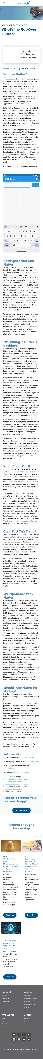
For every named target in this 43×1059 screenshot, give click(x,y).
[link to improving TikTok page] (29, 1039)
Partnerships (5, 998)
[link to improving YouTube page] (24, 1039)
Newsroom (30, 1049)
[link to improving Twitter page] (24, 1034)
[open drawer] (4, 2)
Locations (27, 1018)
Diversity (4, 1027)
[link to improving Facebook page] (29, 1034)
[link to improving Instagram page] (14, 1039)
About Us (4, 1018)
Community (27, 1007)
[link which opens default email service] (14, 1034)
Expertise (4, 995)
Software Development (30, 998)
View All (38, 837)
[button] (12, 786)
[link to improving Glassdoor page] (19, 1039)
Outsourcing (27, 995)
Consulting (27, 1001)
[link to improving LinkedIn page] (19, 1034)
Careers (4, 1021)
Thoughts (4, 1024)
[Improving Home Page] (23, 2)
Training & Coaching (30, 1004)
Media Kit (26, 1021)
